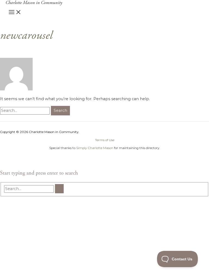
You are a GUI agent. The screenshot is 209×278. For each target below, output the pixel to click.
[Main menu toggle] (14, 12)
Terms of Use (104, 140)
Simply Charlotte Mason (94, 148)
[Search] (59, 189)
